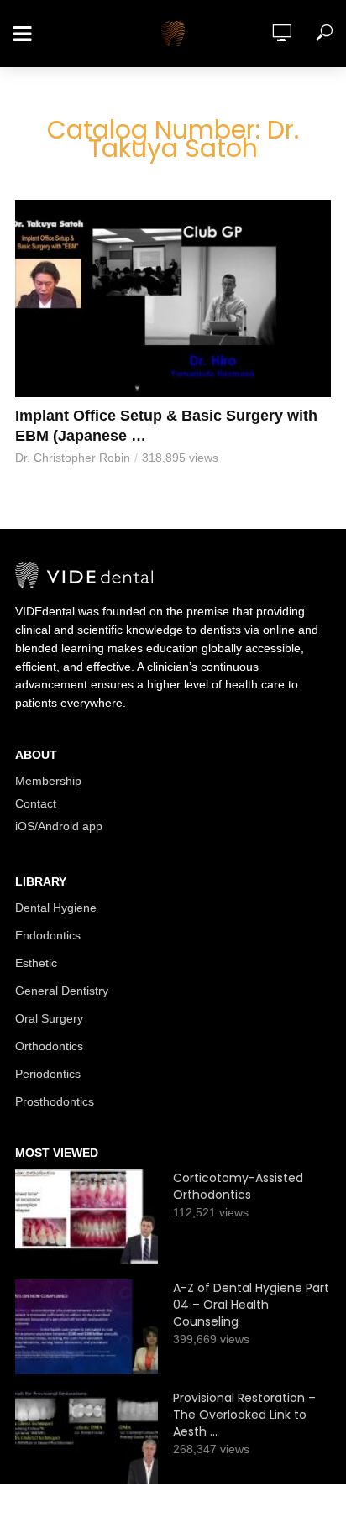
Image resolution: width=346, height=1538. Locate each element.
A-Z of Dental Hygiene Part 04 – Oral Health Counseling (251, 1304)
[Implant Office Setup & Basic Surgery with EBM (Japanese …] (173, 298)
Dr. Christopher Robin (72, 457)
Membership (48, 780)
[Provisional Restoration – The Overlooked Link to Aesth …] (86, 1436)
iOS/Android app (58, 826)
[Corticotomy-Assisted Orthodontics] (86, 1216)
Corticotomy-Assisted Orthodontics (238, 1186)
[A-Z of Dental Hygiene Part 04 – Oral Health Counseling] (86, 1326)
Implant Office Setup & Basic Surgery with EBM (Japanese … (166, 425)
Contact (35, 803)
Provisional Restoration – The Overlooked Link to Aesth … (244, 1414)
